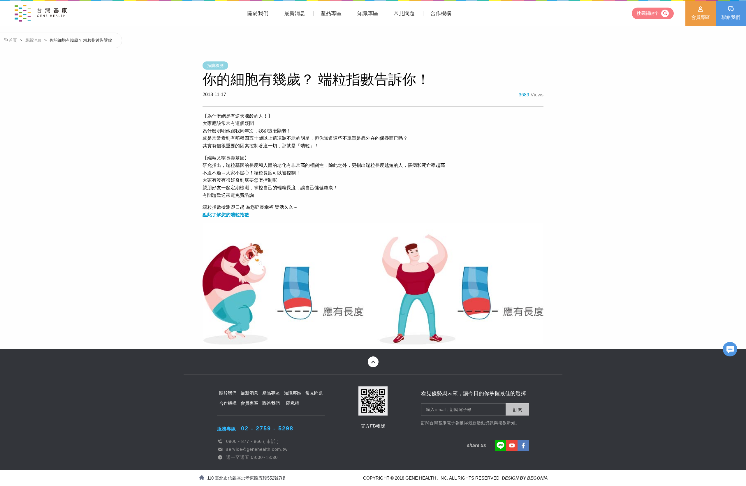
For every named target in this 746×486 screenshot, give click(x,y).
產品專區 (331, 13)
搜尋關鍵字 (648, 13)
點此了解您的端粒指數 (226, 214)
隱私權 (292, 403)
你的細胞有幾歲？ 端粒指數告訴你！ (83, 40)
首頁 (13, 40)
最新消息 (294, 13)
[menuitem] (258, 13)
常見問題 (404, 13)
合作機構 (440, 13)
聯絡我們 (731, 17)
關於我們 (257, 13)
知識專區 (367, 13)
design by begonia (525, 478)
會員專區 (700, 17)
